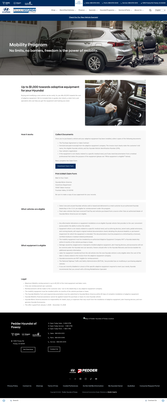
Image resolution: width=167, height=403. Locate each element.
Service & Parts (124, 10)
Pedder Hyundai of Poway (69, 392)
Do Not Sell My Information (93, 386)
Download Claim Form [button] (66, 166)
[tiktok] (91, 379)
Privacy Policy (12, 386)
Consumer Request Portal (150, 386)
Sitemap (39, 386)
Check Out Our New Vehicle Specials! (83, 17)
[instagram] (86, 379)
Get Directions (28, 349)
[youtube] (96, 379)
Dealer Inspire (112, 392)
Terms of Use (53, 386)
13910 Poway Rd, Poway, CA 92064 (154, 3)
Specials (92, 10)
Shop (53, 10)
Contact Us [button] (54, 349)
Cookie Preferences (70, 386)
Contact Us (27, 386)
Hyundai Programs (107, 10)
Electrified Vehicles (67, 10)
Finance (82, 10)
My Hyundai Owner (115, 386)
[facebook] (80, 379)
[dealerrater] (75, 379)
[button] (150, 10)
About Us (138, 10)
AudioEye (131, 386)
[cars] (70, 379)
